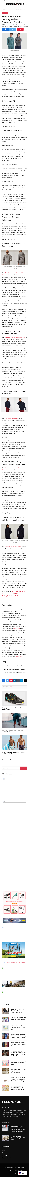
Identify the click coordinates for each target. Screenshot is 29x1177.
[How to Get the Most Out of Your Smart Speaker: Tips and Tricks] (5, 1044)
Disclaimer (4, 1155)
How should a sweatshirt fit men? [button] (13, 666)
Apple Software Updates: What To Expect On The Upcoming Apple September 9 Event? (19, 1036)
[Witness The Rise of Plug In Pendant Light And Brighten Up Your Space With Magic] (5, 1079)
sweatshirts (16, 628)
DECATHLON (5, 12)
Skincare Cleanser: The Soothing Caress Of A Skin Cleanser (18, 1027)
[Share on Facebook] (5, 29)
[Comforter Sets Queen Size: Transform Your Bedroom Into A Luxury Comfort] (5, 1011)
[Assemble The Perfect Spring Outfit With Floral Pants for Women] (5, 1019)
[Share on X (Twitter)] (12, 29)
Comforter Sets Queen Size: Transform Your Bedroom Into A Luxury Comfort (18, 1011)
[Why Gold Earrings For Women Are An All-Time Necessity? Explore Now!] (5, 1088)
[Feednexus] (15, 4)
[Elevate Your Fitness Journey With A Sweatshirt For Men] (14, 41)
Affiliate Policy (11, 1170)
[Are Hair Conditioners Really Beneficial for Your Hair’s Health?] (5, 1063)
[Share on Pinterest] (20, 29)
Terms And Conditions (7, 1158)
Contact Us (5, 1153)
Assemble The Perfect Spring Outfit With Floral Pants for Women (19, 1019)
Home (3, 9)
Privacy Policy (12, 1173)
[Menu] (3, 4)
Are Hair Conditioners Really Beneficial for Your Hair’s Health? (18, 1062)
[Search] (26, 4)
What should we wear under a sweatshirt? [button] (15, 672)
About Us (4, 1150)
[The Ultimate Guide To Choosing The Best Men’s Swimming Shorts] (14, 742)
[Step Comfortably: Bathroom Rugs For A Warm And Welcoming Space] (5, 1071)
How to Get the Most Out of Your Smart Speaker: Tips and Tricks (19, 1044)
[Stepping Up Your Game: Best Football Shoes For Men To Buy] (14, 698)
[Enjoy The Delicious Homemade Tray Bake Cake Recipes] (5, 1138)
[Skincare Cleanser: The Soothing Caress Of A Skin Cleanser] (5, 1028)
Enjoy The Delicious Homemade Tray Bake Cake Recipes (18, 1138)
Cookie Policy (19, 1170)
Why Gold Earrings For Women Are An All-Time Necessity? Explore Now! (17, 1087)
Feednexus (19, 656)
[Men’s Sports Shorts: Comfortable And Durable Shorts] (14, 720)
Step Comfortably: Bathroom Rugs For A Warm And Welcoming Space (18, 1071)
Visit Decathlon (21, 0)
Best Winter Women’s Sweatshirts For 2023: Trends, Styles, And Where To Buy (13, 594)
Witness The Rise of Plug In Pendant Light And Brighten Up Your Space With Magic (18, 1079)
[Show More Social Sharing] (25, 29)
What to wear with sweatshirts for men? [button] (14, 669)
